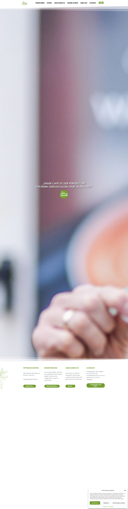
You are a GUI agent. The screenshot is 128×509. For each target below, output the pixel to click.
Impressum (111, 506)
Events (49, 3)
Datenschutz (105, 506)
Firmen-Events (72, 3)
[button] (125, 490)
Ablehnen (106, 503)
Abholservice (59, 3)
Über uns (83, 3)
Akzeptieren (95, 503)
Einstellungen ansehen (119, 503)
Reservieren (40, 3)
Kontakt (93, 3)
